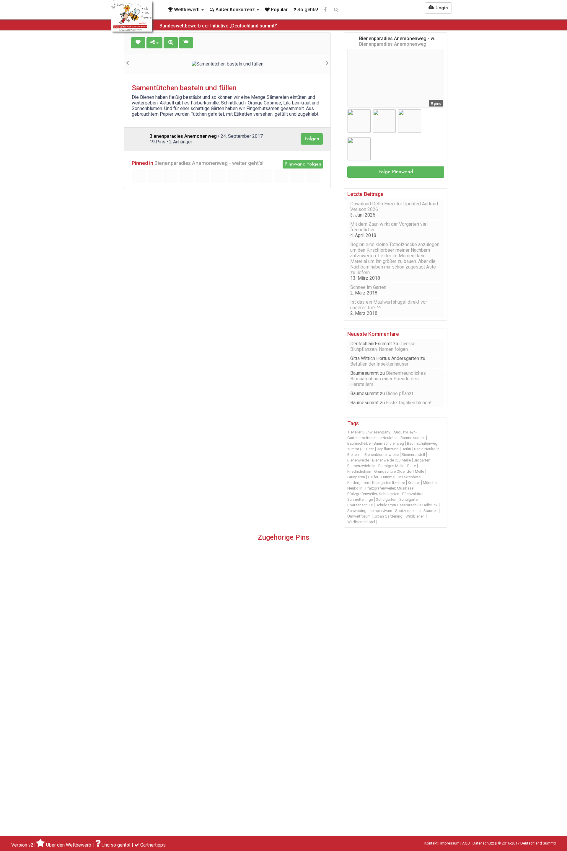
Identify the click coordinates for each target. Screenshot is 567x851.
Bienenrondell (413, 454)
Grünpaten (356, 477)
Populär (279, 9)
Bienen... (354, 454)
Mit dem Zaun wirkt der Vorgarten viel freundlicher (389, 227)
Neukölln (354, 488)
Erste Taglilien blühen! (408, 402)
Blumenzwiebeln (361, 466)
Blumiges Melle (391, 466)
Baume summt (412, 438)
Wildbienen (415, 516)
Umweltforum (359, 516)
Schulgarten (386, 499)
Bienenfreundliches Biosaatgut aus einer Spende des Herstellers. (388, 378)
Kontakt (431, 843)
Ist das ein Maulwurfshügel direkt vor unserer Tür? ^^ (388, 304)
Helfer (373, 477)
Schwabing (356, 510)
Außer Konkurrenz (235, 9)
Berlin (406, 449)
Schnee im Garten (368, 287)
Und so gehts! (116, 845)
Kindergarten (358, 482)
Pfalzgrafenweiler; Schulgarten (373, 494)
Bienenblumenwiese (381, 454)
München (431, 482)
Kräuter (414, 482)
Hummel (388, 477)
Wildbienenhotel (361, 522)
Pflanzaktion (412, 494)
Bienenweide (358, 460)
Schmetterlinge (360, 499)
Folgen (311, 138)
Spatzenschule (408, 510)
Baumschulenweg (389, 443)
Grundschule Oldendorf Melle (399, 471)
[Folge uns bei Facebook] (325, 9)
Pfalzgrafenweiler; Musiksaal (389, 488)
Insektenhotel (409, 477)
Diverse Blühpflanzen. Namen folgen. (383, 346)
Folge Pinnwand (395, 171)
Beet (370, 449)
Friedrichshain (359, 471)
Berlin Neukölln (426, 449)
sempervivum (380, 510)
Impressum (450, 843)
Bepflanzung (388, 449)
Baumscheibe (359, 443)
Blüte (411, 466)
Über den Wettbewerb (68, 845)
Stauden (430, 510)
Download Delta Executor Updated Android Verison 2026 (394, 206)
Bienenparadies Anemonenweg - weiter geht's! (208, 163)
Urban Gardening (388, 516)
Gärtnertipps (153, 845)
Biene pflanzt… (401, 393)
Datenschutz (483, 843)
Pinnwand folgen (302, 164)
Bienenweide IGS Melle (391, 460)
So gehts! (307, 9)
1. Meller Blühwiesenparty (368, 432)
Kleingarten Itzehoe (388, 482)
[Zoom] (171, 42)
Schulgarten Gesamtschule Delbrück (407, 505)
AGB (466, 843)
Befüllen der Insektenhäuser (379, 364)
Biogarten (422, 460)
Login (441, 7)
